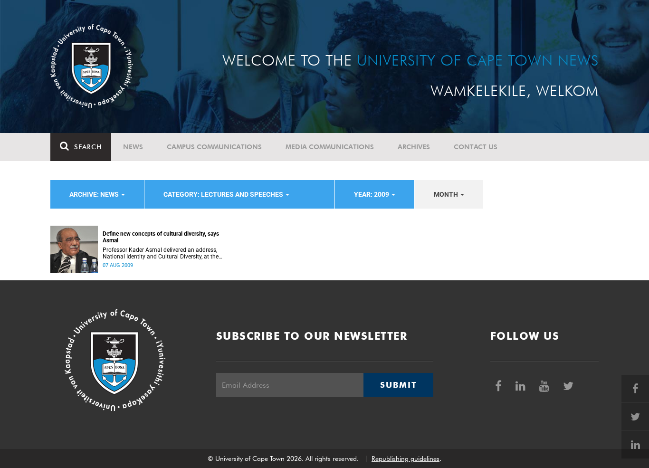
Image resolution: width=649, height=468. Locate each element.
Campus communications (214, 147)
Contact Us (475, 147)
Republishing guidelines (405, 458)
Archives (414, 147)
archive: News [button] (94, 194)
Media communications (330, 147)
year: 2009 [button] (372, 194)
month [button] (446, 194)
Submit (398, 385)
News (133, 147)
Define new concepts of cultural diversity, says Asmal (161, 237)
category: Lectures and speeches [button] (224, 194)
